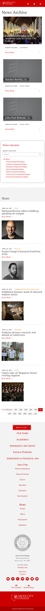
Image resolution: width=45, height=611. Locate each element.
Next (30, 414)
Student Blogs (29, 587)
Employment (22, 520)
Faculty (17, 249)
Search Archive (9, 151)
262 (40, 410)
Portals (22, 509)
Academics (22, 439)
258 (20, 410)
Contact (22, 574)
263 (9, 414)
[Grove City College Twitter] (13, 579)
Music (16, 370)
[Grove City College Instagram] (17, 579)
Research (18, 330)
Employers (22, 491)
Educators (22, 485)
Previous (9, 410)
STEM (16, 208)
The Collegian (16, 587)
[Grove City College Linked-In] (37, 579)
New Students (22, 496)
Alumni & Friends (22, 474)
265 (19, 414)
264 (14, 414)
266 (24, 414)
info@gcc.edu (22, 567)
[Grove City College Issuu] (27, 579)
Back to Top (21, 428)
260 (30, 410)
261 (35, 410)
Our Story (22, 433)
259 (25, 410)
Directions (22, 572)
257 (15, 410)
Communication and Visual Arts (26, 289)
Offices (22, 514)
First (3, 410)
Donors (22, 480)
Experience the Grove (22, 445)
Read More (6, 216)
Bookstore (22, 525)
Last (35, 414)
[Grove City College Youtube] (22, 579)
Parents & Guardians (22, 469)
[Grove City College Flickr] (32, 579)
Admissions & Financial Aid (22, 458)
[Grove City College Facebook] (8, 579)
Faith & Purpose (22, 452)
